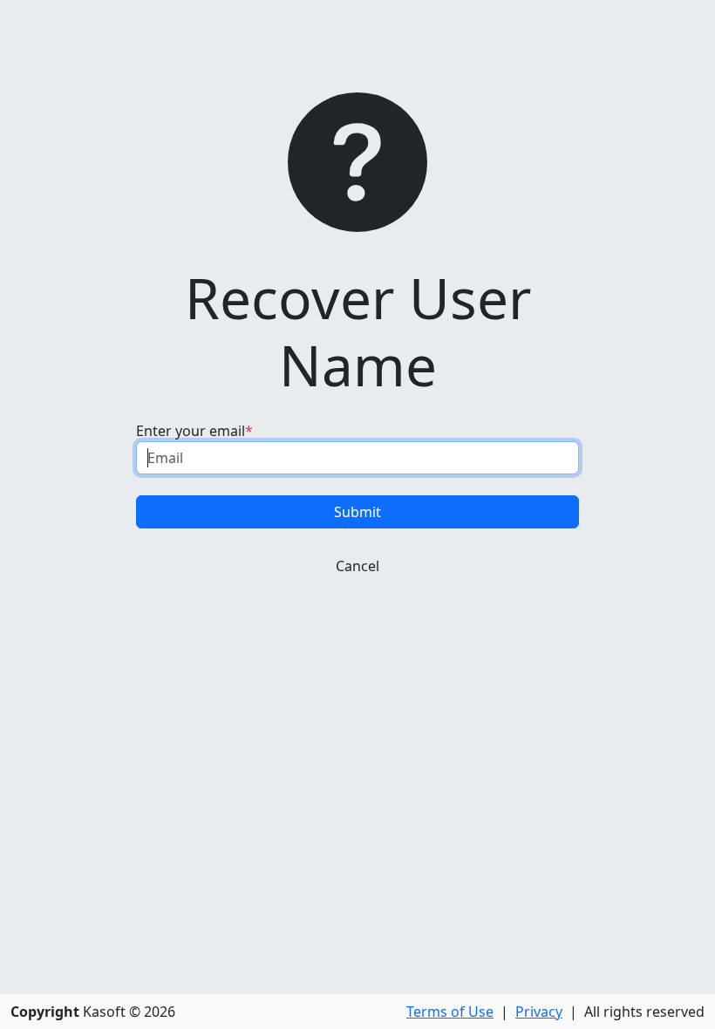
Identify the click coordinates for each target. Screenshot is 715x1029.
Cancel (357, 566)
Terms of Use (450, 1011)
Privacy (538, 1011)
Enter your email (190, 430)
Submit (357, 511)
